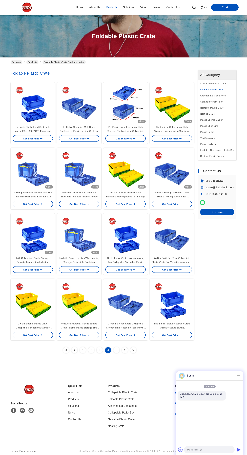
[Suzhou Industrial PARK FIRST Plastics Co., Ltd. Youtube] (22, 410)
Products (32, 62)
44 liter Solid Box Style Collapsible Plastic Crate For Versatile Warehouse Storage (172, 262)
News (71, 412)
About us (73, 392)
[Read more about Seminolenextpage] (66, 350)
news (156, 7)
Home (79, 7)
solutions (128, 7)
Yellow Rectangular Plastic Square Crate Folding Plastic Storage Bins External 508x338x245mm (79, 327)
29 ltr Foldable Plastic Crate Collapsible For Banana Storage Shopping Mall (33, 327)
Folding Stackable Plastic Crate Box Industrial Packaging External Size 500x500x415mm (33, 196)
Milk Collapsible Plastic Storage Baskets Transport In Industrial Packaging (32, 262)
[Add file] (180, 449)
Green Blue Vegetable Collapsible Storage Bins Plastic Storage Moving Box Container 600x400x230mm (125, 327)
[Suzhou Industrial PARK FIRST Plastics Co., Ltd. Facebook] (14, 410)
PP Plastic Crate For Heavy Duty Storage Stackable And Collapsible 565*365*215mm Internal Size (125, 131)
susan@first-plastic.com (219, 187)
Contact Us (74, 419)
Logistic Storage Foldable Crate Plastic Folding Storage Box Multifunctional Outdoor (172, 196)
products (111, 7)
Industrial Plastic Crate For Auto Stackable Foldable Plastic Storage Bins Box (79, 196)
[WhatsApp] (202, 203)
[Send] (238, 449)
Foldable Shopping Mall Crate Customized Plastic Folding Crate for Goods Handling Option (79, 131)
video (143, 7)
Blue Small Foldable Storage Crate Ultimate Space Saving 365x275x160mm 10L (172, 327)
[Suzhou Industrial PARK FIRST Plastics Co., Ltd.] (26, 7)
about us (94, 7)
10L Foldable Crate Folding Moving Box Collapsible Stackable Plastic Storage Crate (125, 262)
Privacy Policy (18, 451)
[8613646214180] (31, 410)
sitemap (31, 451)
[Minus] (239, 376)
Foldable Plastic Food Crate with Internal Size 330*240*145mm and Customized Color (33, 131)
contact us (173, 7)
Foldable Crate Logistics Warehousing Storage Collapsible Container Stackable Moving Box (79, 262)
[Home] (29, 393)
